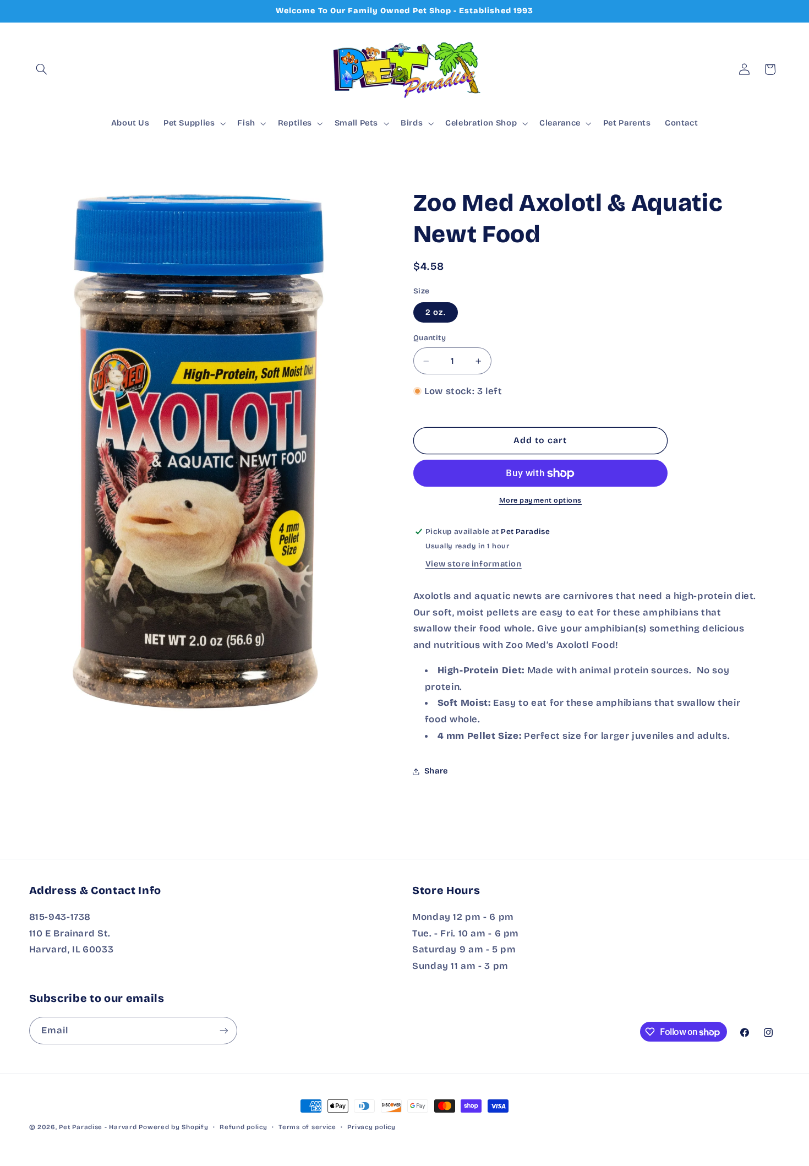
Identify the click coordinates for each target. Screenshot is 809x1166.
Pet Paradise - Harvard (97, 1127)
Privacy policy (371, 1127)
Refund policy (243, 1127)
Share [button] (436, 771)
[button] (41, 69)
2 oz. (435, 312)
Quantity (429, 337)
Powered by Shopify (173, 1127)
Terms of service (307, 1127)
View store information (473, 564)
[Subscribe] (223, 1030)
